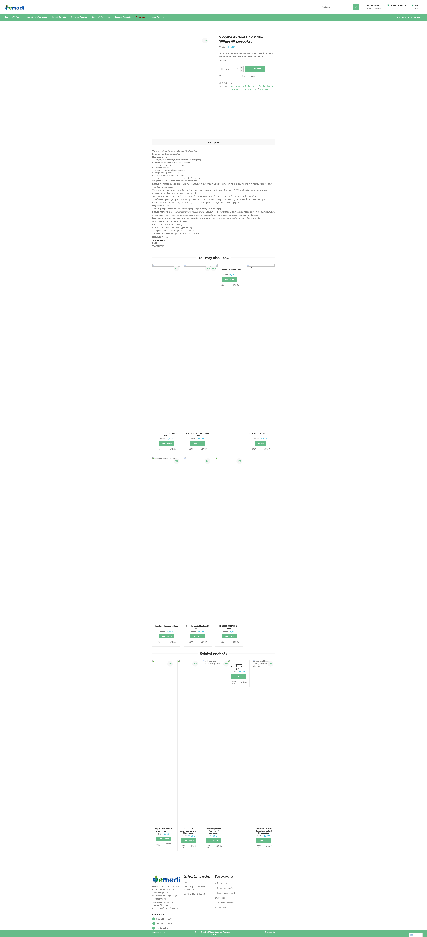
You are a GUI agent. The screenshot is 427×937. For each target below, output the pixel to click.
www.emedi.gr (158, 240)
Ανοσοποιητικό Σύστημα (237, 87)
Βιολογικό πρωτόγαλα (250, 87)
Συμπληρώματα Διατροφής (266, 87)
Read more (261, 443)
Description (213, 142)
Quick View (160, 449)
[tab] (213, 142)
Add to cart (255, 69)
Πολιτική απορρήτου (226, 903)
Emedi (203, 932)
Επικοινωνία (222, 907)
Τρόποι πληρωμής (225, 888)
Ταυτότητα (222, 883)
